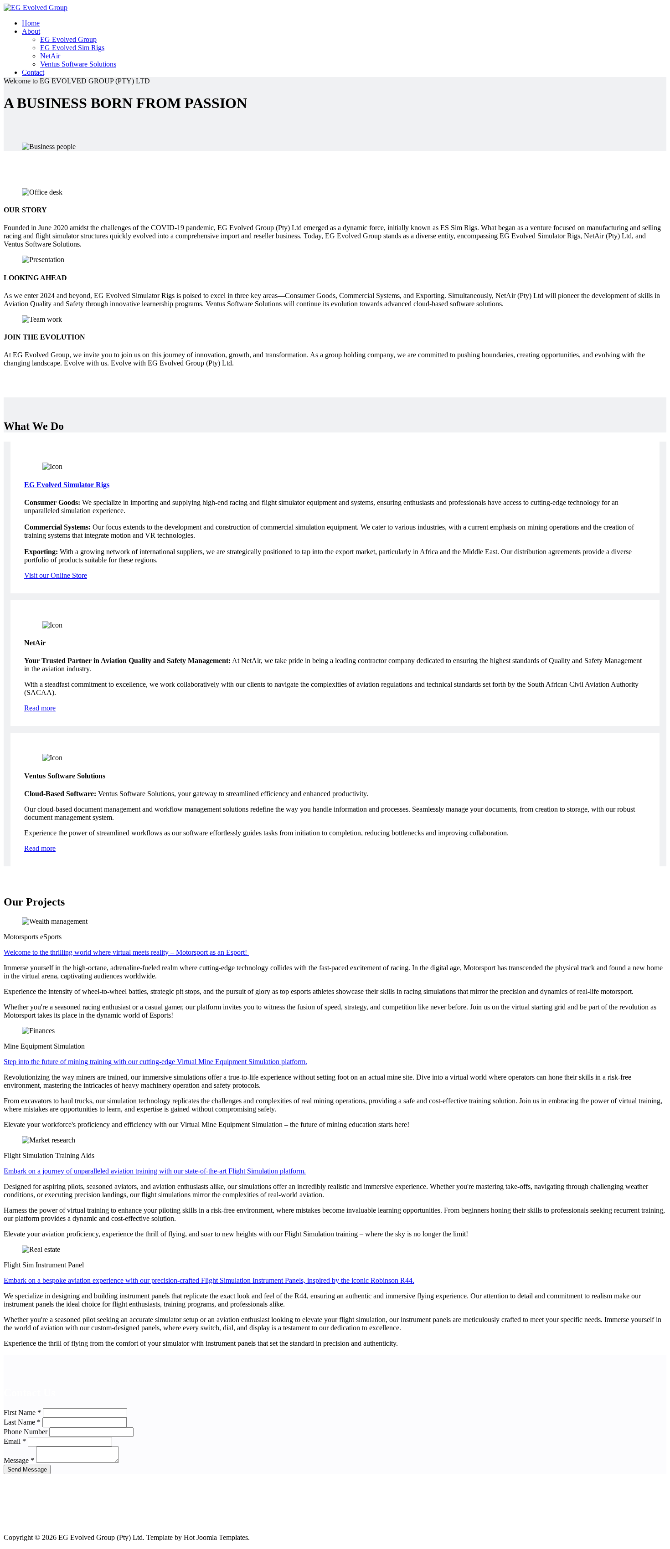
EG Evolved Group (68, 39)
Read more (40, 708)
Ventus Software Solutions (78, 64)
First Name (22, 1412)
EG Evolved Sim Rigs (72, 47)
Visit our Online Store (55, 575)
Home (31, 23)
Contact (33, 72)
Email (15, 1441)
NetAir (50, 56)
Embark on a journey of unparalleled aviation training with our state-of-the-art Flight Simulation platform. (155, 1171)
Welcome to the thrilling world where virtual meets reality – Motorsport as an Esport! (126, 952)
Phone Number (25, 1432)
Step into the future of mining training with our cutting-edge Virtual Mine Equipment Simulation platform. (155, 1061)
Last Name (22, 1422)
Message (19, 1460)
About (31, 31)
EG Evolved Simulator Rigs (66, 485)
